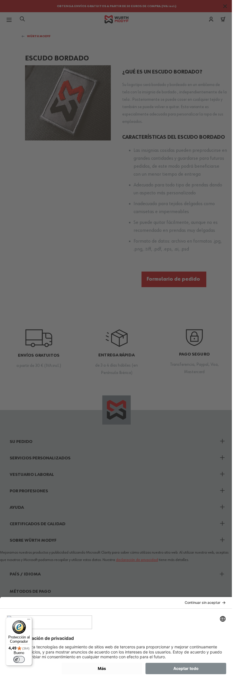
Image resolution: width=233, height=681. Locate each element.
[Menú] (28, 620)
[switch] (19, 659)
